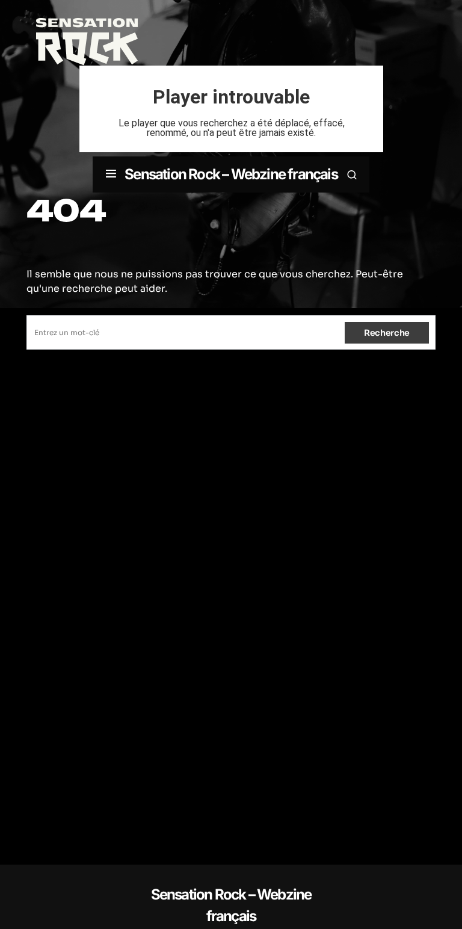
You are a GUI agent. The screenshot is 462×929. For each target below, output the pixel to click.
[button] (111, 174)
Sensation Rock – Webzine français (231, 174)
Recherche (387, 332)
